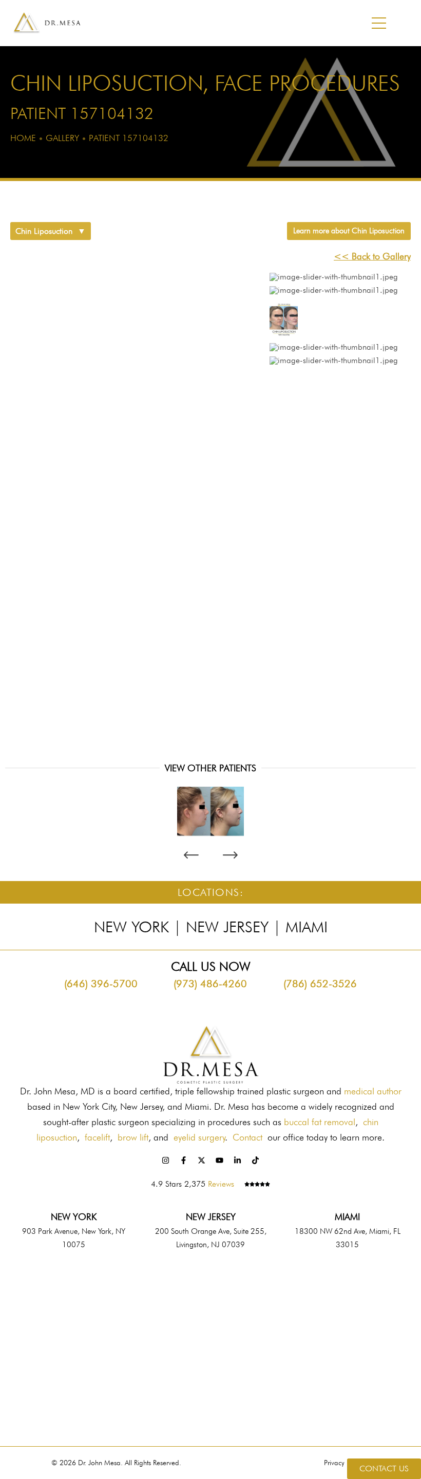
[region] (210, 496)
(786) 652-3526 (320, 983)
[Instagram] (166, 1160)
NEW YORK (74, 1216)
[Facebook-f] (184, 1160)
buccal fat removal (319, 1121)
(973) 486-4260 (210, 983)
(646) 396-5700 (101, 983)
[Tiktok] (255, 1160)
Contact (247, 1137)
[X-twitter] (201, 1160)
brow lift (133, 1137)
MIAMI (347, 1216)
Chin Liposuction (106, 83)
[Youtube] (219, 1160)
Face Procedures (307, 83)
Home (23, 138)
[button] (331, 279)
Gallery (62, 138)
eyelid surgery (199, 1137)
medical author (372, 1091)
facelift (97, 1137)
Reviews (221, 1184)
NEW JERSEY (211, 1216)
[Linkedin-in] (237, 1160)
